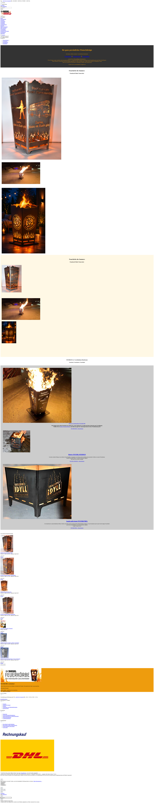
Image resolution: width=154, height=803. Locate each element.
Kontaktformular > (4, 699)
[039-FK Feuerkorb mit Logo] (4, 590)
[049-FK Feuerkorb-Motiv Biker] (6, 551)
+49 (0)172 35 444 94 (6, 1)
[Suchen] (1, 9)
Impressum (5, 714)
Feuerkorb (68, 56)
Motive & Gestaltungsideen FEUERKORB (77, 423)
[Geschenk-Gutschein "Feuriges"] (3, 627)
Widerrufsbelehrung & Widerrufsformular (11, 716)
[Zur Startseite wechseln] (5, 15)
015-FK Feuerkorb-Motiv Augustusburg (8, 575)
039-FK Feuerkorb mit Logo (5, 591)
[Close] (1, 788)
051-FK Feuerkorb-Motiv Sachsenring (7, 614)
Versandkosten (23, 773)
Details (1, 557)
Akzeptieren (3, 782)
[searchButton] (1, 790)
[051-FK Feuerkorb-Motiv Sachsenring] (7, 613)
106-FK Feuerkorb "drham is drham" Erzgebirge (9, 642)
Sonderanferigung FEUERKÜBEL (77, 521)
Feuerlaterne (77, 56)
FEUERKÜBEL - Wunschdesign (77, 528)
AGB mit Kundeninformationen (9, 715)
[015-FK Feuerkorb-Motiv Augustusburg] (7, 574)
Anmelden (2, 5)
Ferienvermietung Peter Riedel (8, 726)
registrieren (4, 6)
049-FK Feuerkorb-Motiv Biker (6, 552)
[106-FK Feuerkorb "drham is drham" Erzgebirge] (3, 641)
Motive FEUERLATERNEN (77, 454)
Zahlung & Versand (6, 705)
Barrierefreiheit (6, 708)
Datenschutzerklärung (7, 717)
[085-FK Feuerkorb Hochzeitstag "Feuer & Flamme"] (4, 657)
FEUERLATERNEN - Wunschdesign (77, 461)
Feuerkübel (85, 56)
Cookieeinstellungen (7, 718)
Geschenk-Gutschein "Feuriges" (6, 628)
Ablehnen (2, 783)
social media (5, 727)
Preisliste (4, 704)
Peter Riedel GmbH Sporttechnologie (10, 725)
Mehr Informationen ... (38, 781)
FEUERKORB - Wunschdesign (77, 428)
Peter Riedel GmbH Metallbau (8, 724)
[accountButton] (4, 790)
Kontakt (4, 706)
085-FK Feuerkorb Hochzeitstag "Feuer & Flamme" (10, 658)
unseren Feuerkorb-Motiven (65, 426)
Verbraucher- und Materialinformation (10, 707)
